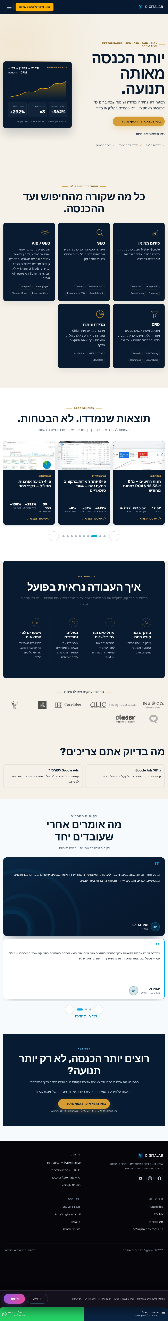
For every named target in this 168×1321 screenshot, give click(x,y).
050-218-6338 (71, 1207)
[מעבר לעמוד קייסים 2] (100, 536)
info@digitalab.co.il (68, 1214)
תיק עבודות (156, 1222)
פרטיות (32, 1250)
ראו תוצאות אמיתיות (149, 134)
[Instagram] (150, 1178)
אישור (14, 1299)
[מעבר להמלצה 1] (90, 1009)
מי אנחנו (75, 1222)
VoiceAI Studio (71, 1185)
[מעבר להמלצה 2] (86, 1009)
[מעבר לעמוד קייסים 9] (68, 536)
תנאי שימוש (20, 1250)
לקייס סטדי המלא (148, 519)
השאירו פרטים (72, 1229)
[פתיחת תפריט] (9, 7)
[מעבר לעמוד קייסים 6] (80, 536)
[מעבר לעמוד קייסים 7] (76, 536)
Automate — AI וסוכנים (66, 1177)
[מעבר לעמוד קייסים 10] (63, 536)
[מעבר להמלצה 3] (80, 1009)
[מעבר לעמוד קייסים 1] (104, 536)
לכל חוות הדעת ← (84, 1016)
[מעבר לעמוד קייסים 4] (88, 536)
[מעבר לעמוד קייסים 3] (94, 536)
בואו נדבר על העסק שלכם (34, 6)
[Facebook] (159, 1178)
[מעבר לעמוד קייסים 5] (84, 536)
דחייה (37, 1299)
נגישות (8, 1250)
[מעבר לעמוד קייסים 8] (72, 536)
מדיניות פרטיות (81, 1299)
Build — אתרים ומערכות (66, 1170)
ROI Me (158, 1214)
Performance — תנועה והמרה (62, 1163)
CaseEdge (156, 1207)
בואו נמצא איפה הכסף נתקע (139, 121)
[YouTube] (140, 1178)
